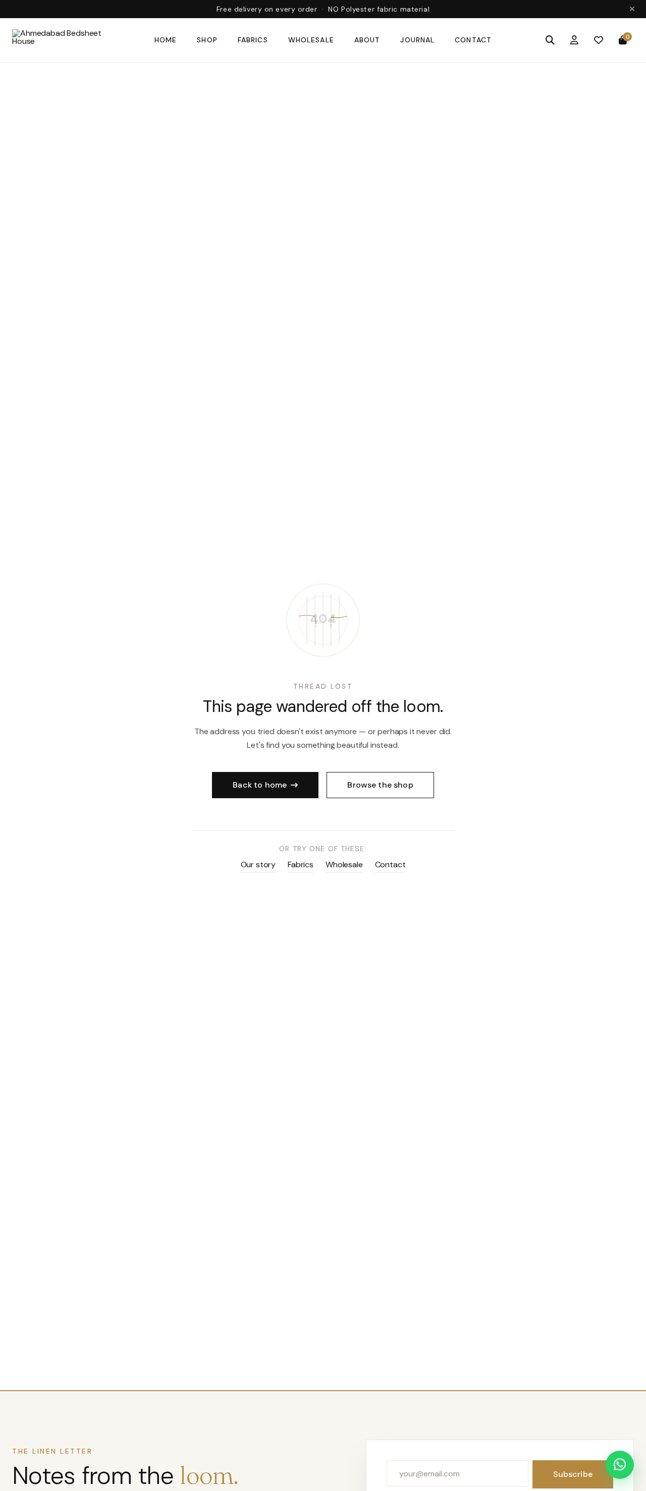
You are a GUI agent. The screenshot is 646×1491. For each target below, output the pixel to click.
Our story (258, 864)
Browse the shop (380, 785)
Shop (207, 39)
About (367, 39)
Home (165, 39)
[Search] (550, 40)
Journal (417, 39)
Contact (473, 39)
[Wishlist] (598, 40)
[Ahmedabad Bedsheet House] (73, 40)
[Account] (574, 40)
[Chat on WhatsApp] (620, 1465)
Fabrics (253, 39)
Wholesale (311, 39)
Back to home (260, 785)
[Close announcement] (632, 9)
